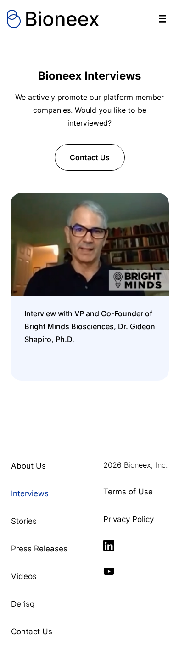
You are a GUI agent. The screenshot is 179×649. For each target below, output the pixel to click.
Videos (24, 576)
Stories (24, 521)
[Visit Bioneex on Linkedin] (108, 545)
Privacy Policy (128, 519)
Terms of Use (128, 491)
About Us (28, 465)
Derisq (22, 603)
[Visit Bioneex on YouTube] (108, 571)
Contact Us (90, 157)
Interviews (30, 493)
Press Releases (39, 548)
